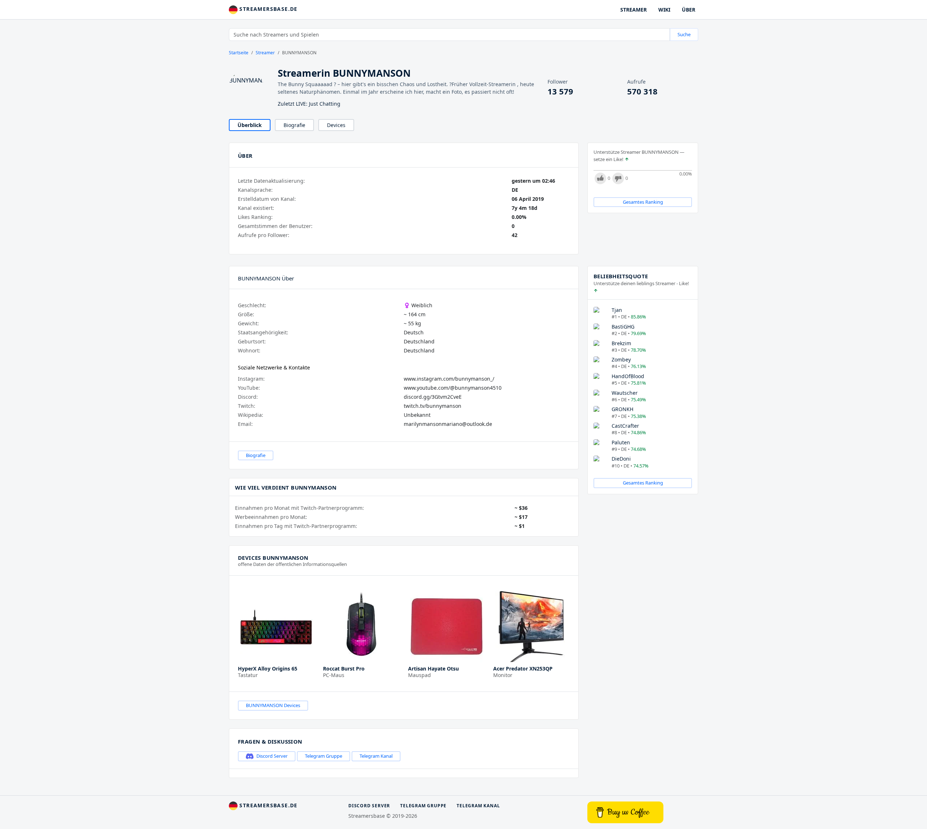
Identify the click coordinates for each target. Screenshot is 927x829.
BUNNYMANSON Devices (273, 705)
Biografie (294, 125)
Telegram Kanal (376, 756)
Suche (684, 34)
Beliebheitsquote (620, 276)
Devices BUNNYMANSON (273, 557)
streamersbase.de (268, 8)
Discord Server (272, 756)
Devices (336, 125)
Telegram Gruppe (323, 756)
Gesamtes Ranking (643, 202)
